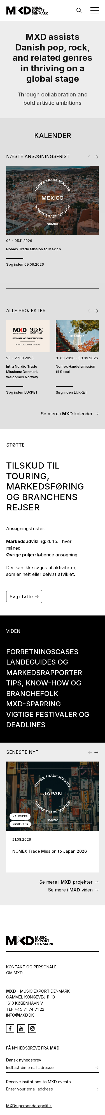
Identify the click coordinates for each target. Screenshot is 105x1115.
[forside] (27, 10)
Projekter (20, 824)
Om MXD (14, 972)
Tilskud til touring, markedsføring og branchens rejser (45, 486)
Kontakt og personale (31, 966)
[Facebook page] (10, 1028)
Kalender (20, 816)
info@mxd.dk (20, 1015)
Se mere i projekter (66, 882)
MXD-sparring (33, 704)
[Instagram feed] (32, 1028)
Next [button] (96, 156)
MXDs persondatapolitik (29, 1105)
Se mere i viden (70, 890)
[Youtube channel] (21, 1028)
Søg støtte (21, 596)
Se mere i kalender (67, 413)
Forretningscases (42, 652)
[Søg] (79, 10)
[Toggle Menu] (94, 10)
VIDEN (13, 631)
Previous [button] (90, 156)
